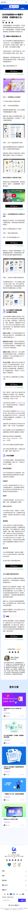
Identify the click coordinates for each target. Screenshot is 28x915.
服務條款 (25, 908)
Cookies (10, 909)
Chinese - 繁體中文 (14, 905)
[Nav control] (26, 2)
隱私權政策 (21, 908)
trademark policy (20, 909)
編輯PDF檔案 (20, 411)
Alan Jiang (14, 657)
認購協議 (6, 909)
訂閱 (22, 900)
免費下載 (14, 71)
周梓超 (3, 20)
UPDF (4, 2)
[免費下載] (14, 71)
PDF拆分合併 (7, 713)
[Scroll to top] (25, 912)
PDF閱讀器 (18, 403)
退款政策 (14, 909)
